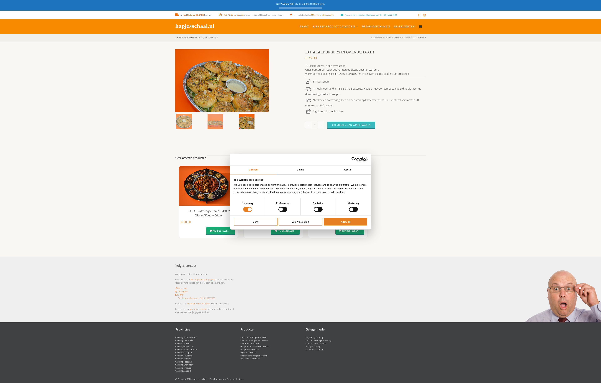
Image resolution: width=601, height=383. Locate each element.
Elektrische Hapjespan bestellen (254, 340)
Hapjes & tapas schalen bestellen (255, 346)
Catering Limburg (183, 367)
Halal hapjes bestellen (250, 358)
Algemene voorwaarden (198, 303)
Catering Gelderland (184, 346)
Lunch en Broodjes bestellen (253, 337)
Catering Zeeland (183, 370)
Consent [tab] (253, 169)
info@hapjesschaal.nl (371, 15)
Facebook (182, 288)
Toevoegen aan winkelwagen (351, 124)
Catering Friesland (183, 361)
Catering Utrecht (182, 343)
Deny (255, 221)
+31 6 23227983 (390, 15)
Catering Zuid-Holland (185, 340)
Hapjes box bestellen (249, 349)
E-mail (180, 294)
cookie (203, 309)
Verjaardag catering (314, 337)
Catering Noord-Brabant (186, 349)
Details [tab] (300, 169)
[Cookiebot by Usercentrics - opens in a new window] (353, 159)
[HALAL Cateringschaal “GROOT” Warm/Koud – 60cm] (208, 186)
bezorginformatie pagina (202, 279)
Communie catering (314, 349)
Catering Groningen (184, 364)
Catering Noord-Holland (186, 337)
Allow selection (300, 221)
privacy (193, 309)
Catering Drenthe (183, 358)
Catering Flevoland (183, 355)
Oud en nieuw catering (316, 343)
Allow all (345, 221)
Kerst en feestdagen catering (318, 340)
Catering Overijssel (183, 352)
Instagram (182, 291)
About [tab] (347, 169)
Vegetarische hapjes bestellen (253, 355)
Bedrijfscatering (313, 346)
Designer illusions (235, 379)
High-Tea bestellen (248, 352)
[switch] (282, 209)
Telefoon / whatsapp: (188, 298)
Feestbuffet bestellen (249, 343)
